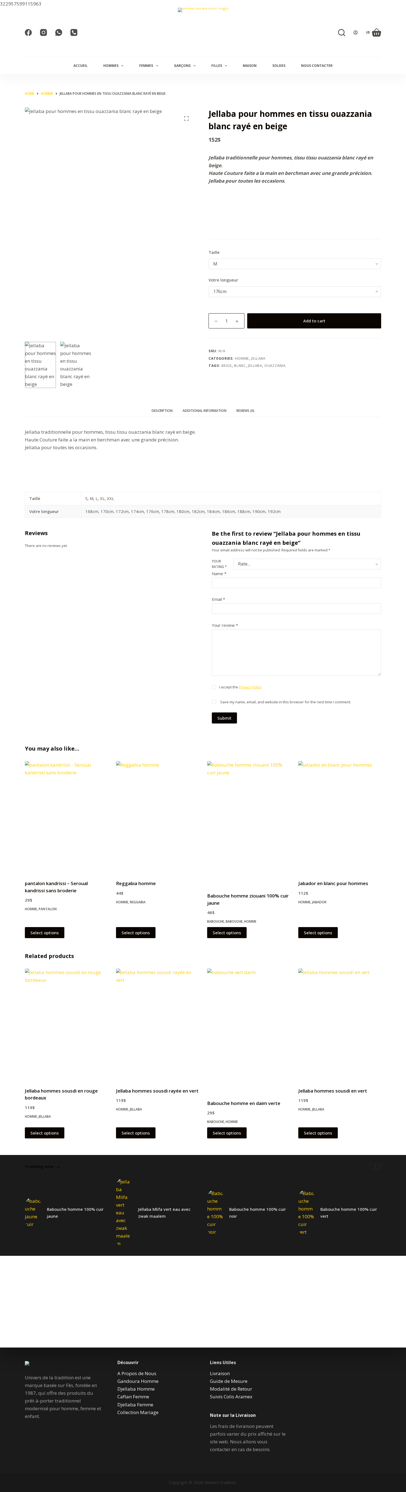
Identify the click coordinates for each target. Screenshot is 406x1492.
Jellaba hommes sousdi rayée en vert (157, 1091)
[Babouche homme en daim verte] (248, 1031)
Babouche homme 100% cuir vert (348, 1212)
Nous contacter (317, 65)
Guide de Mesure (228, 1381)
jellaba (255, 365)
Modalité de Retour (231, 1389)
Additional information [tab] (204, 410)
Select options (44, 932)
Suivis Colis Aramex (231, 1396)
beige (227, 365)
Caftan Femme (133, 1396)
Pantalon (48, 909)
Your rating (219, 564)
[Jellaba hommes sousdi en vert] (339, 1024)
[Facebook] (28, 32)
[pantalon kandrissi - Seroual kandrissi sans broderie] (66, 817)
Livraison (220, 1373)
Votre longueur (223, 280)
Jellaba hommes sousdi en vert (332, 1091)
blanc (240, 365)
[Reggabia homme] (157, 817)
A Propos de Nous (136, 1373)
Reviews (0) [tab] (245, 410)
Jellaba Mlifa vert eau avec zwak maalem (164, 1212)
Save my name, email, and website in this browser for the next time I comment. (285, 701)
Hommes (110, 65)
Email (218, 599)
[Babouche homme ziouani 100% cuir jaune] (248, 823)
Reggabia (138, 902)
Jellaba (258, 358)
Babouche (215, 921)
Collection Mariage (138, 1412)
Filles (216, 65)
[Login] (356, 32)
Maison (250, 65)
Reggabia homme (136, 883)
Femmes (146, 65)
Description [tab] (162, 410)
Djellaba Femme (135, 1404)
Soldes (278, 65)
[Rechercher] (341, 32)
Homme (242, 358)
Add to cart (314, 320)
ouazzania (275, 365)
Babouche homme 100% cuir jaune (75, 1212)
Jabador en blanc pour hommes (333, 883)
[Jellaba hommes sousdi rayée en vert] (157, 1024)
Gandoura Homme (138, 1381)
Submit (224, 718)
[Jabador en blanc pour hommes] (339, 817)
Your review (225, 625)
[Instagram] (43, 32)
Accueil (80, 65)
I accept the (240, 687)
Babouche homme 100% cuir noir (257, 1212)
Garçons (182, 65)
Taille (214, 252)
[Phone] (73, 32)
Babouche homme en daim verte (243, 1103)
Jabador (319, 902)
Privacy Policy (250, 687)
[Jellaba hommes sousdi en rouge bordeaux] (66, 1024)
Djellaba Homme (136, 1389)
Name (219, 573)
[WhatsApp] (58, 32)
